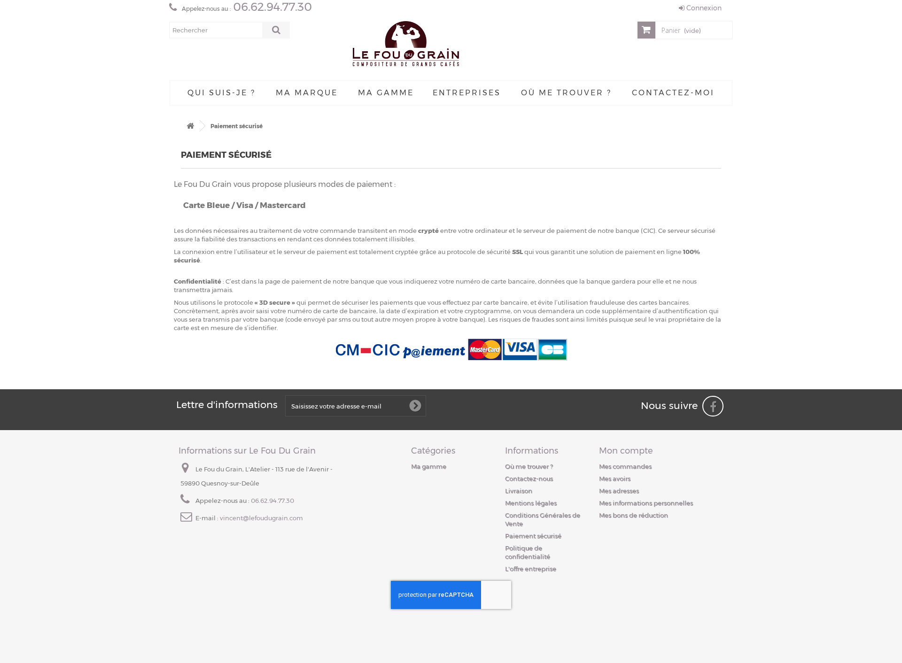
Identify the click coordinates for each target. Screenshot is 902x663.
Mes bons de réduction (633, 515)
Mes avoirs (614, 478)
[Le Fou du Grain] (405, 45)
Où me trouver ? (566, 92)
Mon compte (626, 451)
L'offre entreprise (530, 568)
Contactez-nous (529, 478)
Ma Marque (307, 92)
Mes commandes (625, 466)
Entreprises (467, 92)
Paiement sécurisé (533, 536)
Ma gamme (386, 92)
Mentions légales (531, 503)
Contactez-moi (673, 92)
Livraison (518, 490)
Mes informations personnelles (646, 503)
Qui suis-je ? (221, 92)
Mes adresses (619, 490)
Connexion (703, 8)
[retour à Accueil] (190, 126)
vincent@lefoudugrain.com (261, 518)
